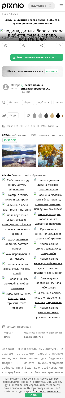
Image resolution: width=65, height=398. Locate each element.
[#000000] (58, 115)
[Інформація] (5, 45)
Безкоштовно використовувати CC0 (35, 86)
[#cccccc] (40, 115)
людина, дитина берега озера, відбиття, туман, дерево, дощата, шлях (32, 21)
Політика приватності (46, 391)
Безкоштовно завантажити (35, 57)
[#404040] (46, 115)
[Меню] (61, 5)
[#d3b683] (52, 115)
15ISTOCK (10, 140)
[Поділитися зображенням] (41, 45)
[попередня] (4, 30)
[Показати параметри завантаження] (59, 57)
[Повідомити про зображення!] (59, 45)
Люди (12, 115)
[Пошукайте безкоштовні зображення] (51, 5)
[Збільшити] (23, 45)
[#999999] (34, 115)
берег (28, 102)
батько (13, 102)
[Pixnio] (13, 6)
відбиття (43, 102)
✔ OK (33, 394)
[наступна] (61, 30)
